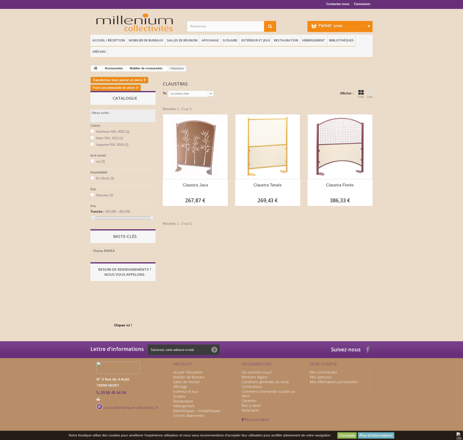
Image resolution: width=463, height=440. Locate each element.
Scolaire (230, 40)
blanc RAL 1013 (109, 138)
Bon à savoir (251, 405)
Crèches (99, 51)
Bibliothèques (341, 40)
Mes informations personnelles (334, 382)
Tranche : (97, 211)
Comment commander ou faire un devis (268, 393)
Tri (165, 93)
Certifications (252, 386)
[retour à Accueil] (95, 69)
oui (100, 161)
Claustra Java (195, 185)
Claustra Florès (340, 185)
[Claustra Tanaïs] (268, 147)
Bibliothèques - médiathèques (196, 410)
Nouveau (104, 195)
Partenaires (250, 410)
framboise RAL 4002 (112, 131)
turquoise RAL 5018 (112, 144)
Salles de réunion (182, 40)
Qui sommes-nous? (257, 372)
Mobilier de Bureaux (146, 40)
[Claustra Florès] (340, 147)
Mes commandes (323, 372)
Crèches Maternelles (189, 415)
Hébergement (313, 40)
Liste (370, 96)
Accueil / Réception (108, 40)
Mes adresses (321, 377)
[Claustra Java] (195, 147)
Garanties (249, 400)
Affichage (210, 40)
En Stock (105, 178)
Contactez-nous (337, 4)
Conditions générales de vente (265, 382)
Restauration (286, 40)
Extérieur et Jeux (255, 40)
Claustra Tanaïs (267, 185)
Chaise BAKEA (104, 251)
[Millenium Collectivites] (135, 23)
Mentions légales (255, 377)
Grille (361, 96)
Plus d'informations (376, 435)
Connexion (362, 4)
